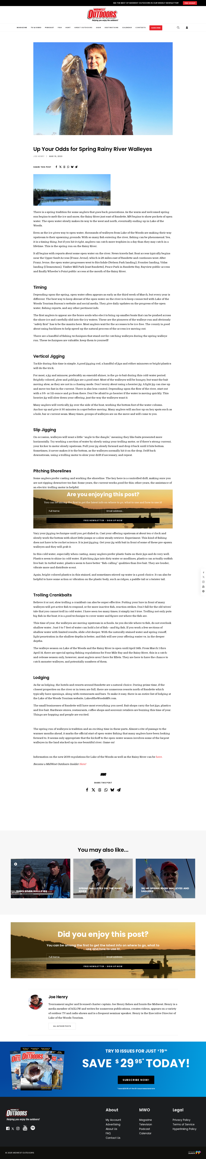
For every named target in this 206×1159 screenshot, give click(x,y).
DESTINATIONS (111, 27)
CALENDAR (127, 27)
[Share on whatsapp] (68, 167)
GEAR (98, 27)
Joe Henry (38, 156)
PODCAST (49, 27)
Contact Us (113, 1138)
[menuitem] (21, 27)
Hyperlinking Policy (184, 1129)
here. (159, 756)
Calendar (145, 1133)
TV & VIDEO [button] (36, 27)
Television (145, 1124)
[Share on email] (76, 167)
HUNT (68, 27)
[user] (187, 27)
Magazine (145, 1120)
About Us (111, 1129)
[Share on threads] (64, 167)
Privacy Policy (181, 1120)
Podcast (144, 1129)
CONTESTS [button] (140, 27)
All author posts (62, 1026)
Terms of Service (184, 1124)
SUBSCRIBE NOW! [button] (136, 1080)
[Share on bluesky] (72, 167)
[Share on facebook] (56, 167)
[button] (7, 1129)
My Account (113, 1120)
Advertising (113, 1124)
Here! (82, 764)
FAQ (108, 1133)
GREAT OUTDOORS (83, 27)
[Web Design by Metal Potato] (194, 1153)
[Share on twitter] (60, 167)
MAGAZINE (22, 27)
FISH (60, 27)
